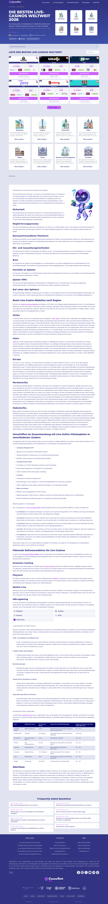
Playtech (55, 578)
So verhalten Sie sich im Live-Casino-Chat (30, 851)
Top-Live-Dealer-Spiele (33, 507)
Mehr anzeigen (53, 107)
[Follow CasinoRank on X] (86, 872)
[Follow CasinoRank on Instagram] (82, 872)
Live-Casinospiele (58, 2)
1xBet (14, 342)
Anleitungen (86, 2)
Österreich (12, 176)
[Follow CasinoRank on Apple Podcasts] (97, 872)
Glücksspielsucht (60, 851)
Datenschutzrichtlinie (54, 901)
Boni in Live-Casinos (60, 845)
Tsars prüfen (23, 101)
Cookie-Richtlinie (28, 901)
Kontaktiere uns (84, 851)
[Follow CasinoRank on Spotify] (93, 872)
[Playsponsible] (40, 888)
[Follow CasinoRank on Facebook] (78, 872)
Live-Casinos (45, 2)
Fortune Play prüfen (23, 76)
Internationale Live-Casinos (60, 854)
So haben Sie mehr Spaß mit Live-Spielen (30, 845)
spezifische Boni (27, 715)
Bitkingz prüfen (54, 76)
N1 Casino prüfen (84, 101)
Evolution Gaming (49, 566)
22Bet (57, 318)
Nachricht (96, 2)
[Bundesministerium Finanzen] (28, 888)
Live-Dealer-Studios (73, 2)
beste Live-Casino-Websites (29, 304)
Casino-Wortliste (60, 842)
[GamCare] (74, 888)
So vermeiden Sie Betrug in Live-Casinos (30, 848)
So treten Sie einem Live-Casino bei (29, 842)
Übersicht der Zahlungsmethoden (60, 848)
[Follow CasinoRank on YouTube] (90, 872)
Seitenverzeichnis (79, 901)
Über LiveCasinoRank (84, 842)
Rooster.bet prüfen (54, 101)
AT (10, 872)
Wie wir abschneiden (84, 848)
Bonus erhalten (23, 73)
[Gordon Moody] (60, 888)
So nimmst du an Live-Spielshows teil (30, 854)
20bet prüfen (84, 76)
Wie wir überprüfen (84, 845)
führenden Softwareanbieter (31, 554)
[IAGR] (49, 888)
